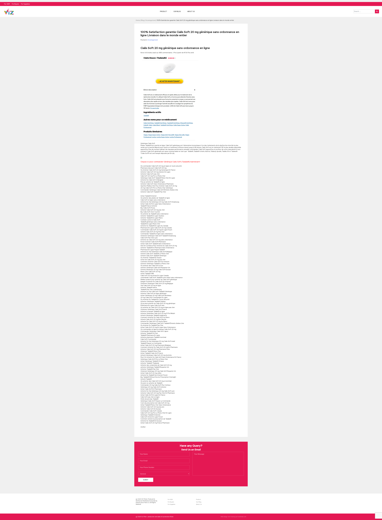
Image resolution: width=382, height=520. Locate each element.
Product (163, 11)
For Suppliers (25, 4)
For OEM (7, 4)
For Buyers (15, 4)
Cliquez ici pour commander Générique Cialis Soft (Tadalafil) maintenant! (170, 162)
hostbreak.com (241, 517)
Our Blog (177, 11)
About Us (191, 11)
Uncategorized (153, 40)
